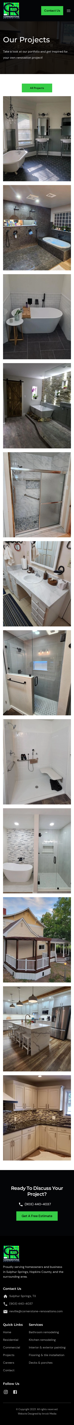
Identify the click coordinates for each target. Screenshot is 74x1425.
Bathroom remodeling (44, 1332)
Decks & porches (41, 1363)
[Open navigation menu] (68, 10)
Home (7, 1332)
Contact (8, 1370)
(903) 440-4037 (21, 1304)
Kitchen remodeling (42, 1340)
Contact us (52, 11)
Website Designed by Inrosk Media (37, 1413)
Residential (10, 1340)
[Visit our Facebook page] (15, 1392)
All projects (37, 88)
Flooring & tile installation (46, 1355)
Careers (8, 1363)
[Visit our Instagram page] (5, 1392)
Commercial (11, 1347)
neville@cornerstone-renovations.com (36, 1311)
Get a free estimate (37, 1216)
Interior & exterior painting (47, 1347)
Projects (8, 1355)
